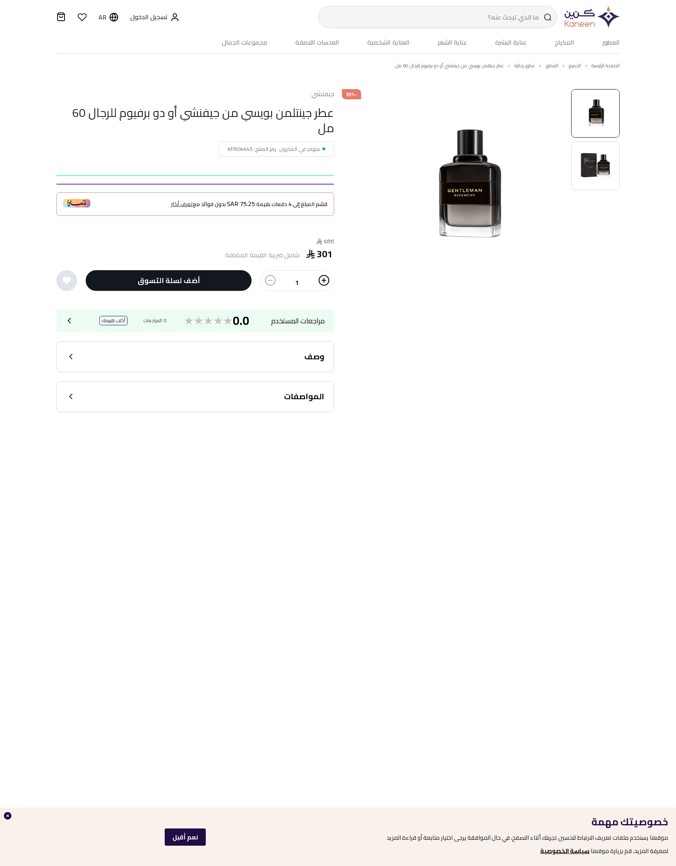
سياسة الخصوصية (565, 851)
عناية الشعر (452, 42)
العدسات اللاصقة (317, 42)
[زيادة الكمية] (324, 280)
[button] (595, 113)
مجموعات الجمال (244, 42)
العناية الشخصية (388, 42)
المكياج (564, 42)
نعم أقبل (185, 837)
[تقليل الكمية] (270, 280)
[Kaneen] (590, 17)
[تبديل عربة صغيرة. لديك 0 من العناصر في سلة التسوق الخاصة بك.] (61, 18)
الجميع (575, 65)
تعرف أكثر (182, 204)
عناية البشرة (511, 42)
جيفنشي (322, 94)
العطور (611, 42)
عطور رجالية (524, 65)
